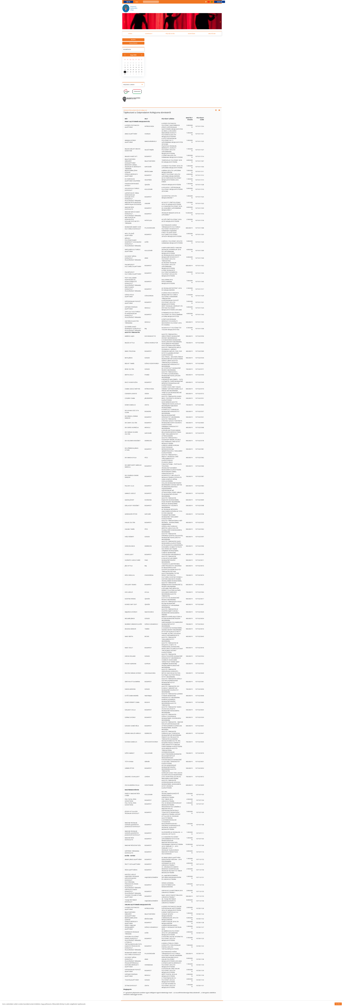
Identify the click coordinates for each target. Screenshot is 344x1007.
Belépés (133, 39)
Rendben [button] (338, 1004)
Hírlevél (219, 2)
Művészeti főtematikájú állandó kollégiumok (135, 110)
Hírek (130, 33)
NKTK (128, 2)
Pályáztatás (170, 33)
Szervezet (148, 33)
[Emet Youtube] (209, 1)
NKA (136, 2)
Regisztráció (133, 43)
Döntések (191, 33)
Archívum (211, 33)
